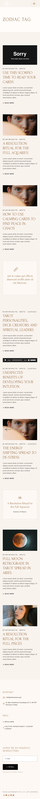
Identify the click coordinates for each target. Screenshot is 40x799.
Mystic (23, 68)
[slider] (33, 360)
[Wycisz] (29, 360)
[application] (20, 360)
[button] (8, 429)
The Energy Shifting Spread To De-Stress (19, 452)
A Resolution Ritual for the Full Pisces (16, 639)
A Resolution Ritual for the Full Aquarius (16, 148)
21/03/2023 (31, 47)
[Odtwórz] (5, 360)
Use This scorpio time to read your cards (19, 77)
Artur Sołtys (11, 68)
